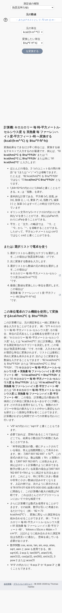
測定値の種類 (31, 3)
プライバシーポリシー (22, 584)
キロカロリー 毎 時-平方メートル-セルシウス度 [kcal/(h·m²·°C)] (33, 275)
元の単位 (31, 28)
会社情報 (7, 584)
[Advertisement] (31, 89)
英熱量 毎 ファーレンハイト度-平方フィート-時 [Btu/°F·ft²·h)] (33, 294)
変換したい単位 (31, 38)
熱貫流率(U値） (37, 256)
